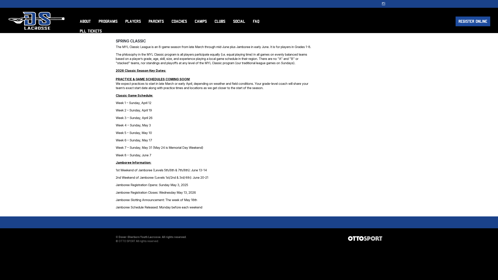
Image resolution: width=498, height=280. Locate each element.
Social (239, 21)
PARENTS (156, 21)
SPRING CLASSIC (131, 41)
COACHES (179, 21)
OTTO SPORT (127, 241)
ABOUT (85, 21)
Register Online (473, 21)
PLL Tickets (91, 31)
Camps (201, 21)
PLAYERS (133, 21)
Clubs (220, 21)
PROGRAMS (108, 21)
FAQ (256, 21)
